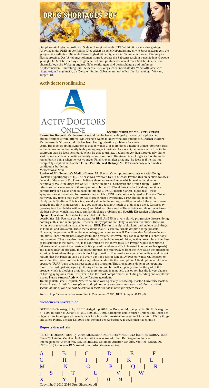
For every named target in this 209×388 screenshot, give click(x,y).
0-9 (116, 379)
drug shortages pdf (105, 11)
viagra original (49, 71)
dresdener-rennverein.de (59, 302)
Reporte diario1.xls (55, 327)
